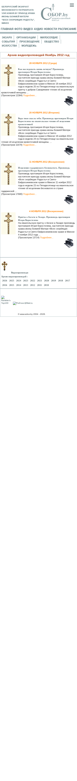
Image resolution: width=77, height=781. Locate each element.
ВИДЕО (28, 29)
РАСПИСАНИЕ (67, 29)
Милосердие (49, 37)
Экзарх (7, 37)
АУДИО (38, 29)
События (8, 41)
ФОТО (18, 29)
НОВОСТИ (50, 29)
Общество (51, 41)
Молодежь (29, 45)
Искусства (9, 45)
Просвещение (30, 41)
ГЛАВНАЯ (7, 29)
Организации (26, 37)
